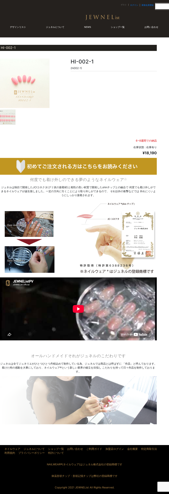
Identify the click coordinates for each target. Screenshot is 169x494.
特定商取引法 (149, 448)
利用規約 (9, 452)
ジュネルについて (55, 27)
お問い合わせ (151, 27)
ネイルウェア (12, 448)
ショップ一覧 (118, 27)
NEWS (87, 27)
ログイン (134, 5)
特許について (56, 452)
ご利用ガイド (94, 448)
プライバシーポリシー (31, 452)
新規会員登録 (147, 5)
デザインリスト (18, 27)
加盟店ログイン (114, 448)
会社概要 (132, 448)
